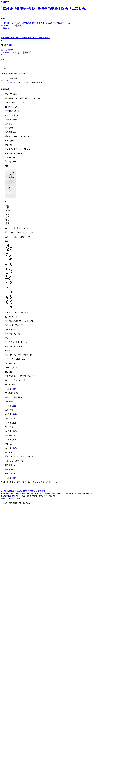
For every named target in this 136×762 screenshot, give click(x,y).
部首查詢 (4, 38)
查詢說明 (6, 28)
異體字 (10, 50)
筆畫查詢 (11, 38)
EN (69, 23)
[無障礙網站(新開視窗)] (10, 498)
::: (1, 23)
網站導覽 (49, 23)
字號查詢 (31, 38)
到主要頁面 (5, 2)
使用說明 (34, 23)
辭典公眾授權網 (23, 491)
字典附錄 (27, 23)
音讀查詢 (24, 38)
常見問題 (13, 23)
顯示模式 (42, 23)
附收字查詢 (46, 38)
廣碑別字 (13, 82)
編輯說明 (20, 23)
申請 (14, 119)
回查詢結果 (5, 53)
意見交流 (33, 491)
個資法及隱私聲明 (9, 491)
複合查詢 (38, 38)
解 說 (4, 50)
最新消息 (6, 23)
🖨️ (19, 53)
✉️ (21, 53)
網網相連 (41, 491)
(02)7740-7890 (14, 496)
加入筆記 (27, 53)
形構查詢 (17, 38)
